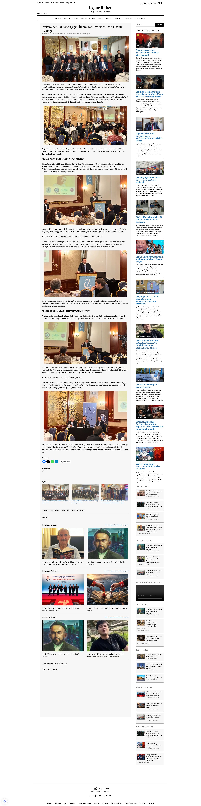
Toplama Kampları (84, 803)
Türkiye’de (109, 18)
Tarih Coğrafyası (131, 803)
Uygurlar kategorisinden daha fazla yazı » (117, 617)
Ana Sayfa (58, 18)
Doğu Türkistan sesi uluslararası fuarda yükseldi (152, 516)
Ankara (45, 510)
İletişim (47, 3)
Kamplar (76, 18)
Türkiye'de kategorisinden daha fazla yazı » (116, 571)
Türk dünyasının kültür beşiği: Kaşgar (153, 655)
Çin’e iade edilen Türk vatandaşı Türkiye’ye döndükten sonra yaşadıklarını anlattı (105, 655)
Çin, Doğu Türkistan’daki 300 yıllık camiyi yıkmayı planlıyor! (154, 666)
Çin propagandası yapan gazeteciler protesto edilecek (154, 572)
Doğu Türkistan (55, 510)
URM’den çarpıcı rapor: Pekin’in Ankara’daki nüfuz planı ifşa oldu (61, 609)
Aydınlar (84, 18)
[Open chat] (5, 801)
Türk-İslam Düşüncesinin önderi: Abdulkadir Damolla (106, 563)
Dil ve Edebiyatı (116, 803)
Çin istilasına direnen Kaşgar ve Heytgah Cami (154, 677)
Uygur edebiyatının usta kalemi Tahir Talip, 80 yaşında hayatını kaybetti (154, 639)
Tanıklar (100, 18)
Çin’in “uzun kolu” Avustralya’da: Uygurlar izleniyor (154, 745)
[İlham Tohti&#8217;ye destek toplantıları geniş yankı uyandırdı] (85, 492)
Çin (65, 803)
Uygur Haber (100, 7)
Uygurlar (58, 803)
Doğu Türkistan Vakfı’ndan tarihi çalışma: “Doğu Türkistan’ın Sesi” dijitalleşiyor (147, 624)
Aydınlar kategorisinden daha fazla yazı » (117, 525)
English (72, 3)
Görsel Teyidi (127, 18)
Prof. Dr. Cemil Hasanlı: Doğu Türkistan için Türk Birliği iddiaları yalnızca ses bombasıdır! (63, 563)
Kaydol (62, 3)
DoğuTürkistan (139, 18)
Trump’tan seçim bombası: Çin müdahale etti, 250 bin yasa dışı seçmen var (153, 757)
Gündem (67, 18)
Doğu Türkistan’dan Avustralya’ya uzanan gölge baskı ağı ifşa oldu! (154, 504)
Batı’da (117, 18)
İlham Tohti (65, 510)
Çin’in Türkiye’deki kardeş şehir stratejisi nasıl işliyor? (107, 609)
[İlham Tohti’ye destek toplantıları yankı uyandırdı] (55, 492)
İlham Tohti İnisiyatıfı (78, 510)
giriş (67, 3)
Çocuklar (92, 18)
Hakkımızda (55, 3)
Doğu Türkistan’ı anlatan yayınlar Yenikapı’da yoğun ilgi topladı (154, 493)
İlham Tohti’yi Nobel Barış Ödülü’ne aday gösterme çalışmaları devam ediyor (114, 502)
